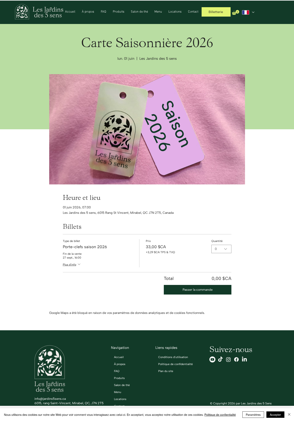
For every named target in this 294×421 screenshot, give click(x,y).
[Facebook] (236, 359)
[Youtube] (212, 359)
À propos (119, 364)
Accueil (119, 357)
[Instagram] (228, 359)
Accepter (275, 415)
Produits (119, 378)
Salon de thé (122, 385)
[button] (235, 12)
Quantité (217, 241)
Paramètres (253, 415)
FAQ (116, 371)
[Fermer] (289, 414)
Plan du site (165, 371)
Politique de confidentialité (170, 364)
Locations (120, 399)
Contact (119, 406)
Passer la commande (198, 290)
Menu (117, 392)
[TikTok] (220, 359)
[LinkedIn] (244, 359)
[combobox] (221, 249)
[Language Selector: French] (248, 12)
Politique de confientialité (220, 415)
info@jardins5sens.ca (50, 399)
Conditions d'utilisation (170, 357)
